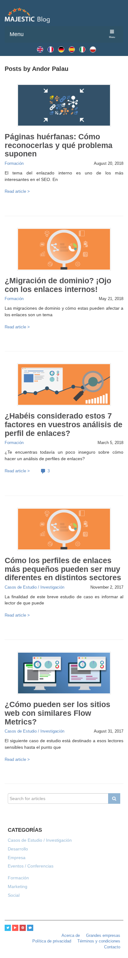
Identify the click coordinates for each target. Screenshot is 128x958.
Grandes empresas (103, 935)
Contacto (112, 947)
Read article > (17, 191)
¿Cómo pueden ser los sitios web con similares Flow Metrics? (57, 713)
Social (14, 895)
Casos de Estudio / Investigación (34, 587)
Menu (17, 34)
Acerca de (71, 935)
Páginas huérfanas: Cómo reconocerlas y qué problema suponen (58, 145)
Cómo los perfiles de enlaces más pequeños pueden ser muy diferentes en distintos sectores (63, 569)
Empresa (16, 857)
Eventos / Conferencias (30, 865)
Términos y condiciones (98, 941)
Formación (14, 163)
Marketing (17, 886)
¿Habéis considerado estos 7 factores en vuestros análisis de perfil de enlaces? (63, 424)
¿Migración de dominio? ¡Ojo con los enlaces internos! (58, 285)
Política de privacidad (51, 941)
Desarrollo (18, 848)
